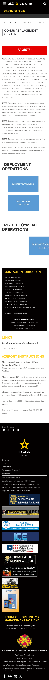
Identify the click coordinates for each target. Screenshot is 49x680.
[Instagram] (15, 676)
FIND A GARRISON (24, 658)
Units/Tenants (15, 23)
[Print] (13, 430)
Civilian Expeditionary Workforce (27, 665)
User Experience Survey (10, 348)
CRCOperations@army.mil (19, 313)
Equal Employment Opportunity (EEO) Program (18, 481)
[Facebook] (4, 430)
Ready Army (6, 473)
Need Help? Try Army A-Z (11, 478)
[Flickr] (9, 676)
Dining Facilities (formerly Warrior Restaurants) (20, 343)
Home (6, 23)
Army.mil (24, 456)
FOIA (4, 463)
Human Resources (8, 665)
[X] (8, 430)
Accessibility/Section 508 (11, 470)
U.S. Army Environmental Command (14, 668)
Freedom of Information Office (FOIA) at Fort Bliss (20, 484)
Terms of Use (6, 467)
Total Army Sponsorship (31, 662)
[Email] (18, 430)
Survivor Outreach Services (12, 662)
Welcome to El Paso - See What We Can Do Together (20, 488)
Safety (44, 662)
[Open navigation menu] (4, 3)
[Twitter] (20, 676)
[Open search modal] (44, 3)
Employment (6, 460)
